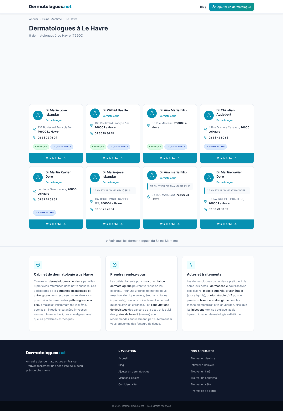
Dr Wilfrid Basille (115, 110)
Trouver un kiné (200, 371)
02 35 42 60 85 (218, 137)
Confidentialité (127, 384)
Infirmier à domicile (202, 364)
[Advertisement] (141, 71)
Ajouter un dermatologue (133, 371)
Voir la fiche (53, 158)
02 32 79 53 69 (47, 199)
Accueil (33, 19)
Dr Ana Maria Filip (173, 110)
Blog (203, 6)
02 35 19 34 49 (104, 133)
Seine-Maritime (52, 19)
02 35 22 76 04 (47, 137)
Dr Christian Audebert (225, 112)
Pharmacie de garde (203, 390)
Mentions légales (128, 377)
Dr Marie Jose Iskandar (56, 112)
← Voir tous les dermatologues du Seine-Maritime (141, 241)
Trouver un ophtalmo (204, 377)
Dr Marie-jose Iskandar (113, 174)
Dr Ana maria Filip (173, 172)
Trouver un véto (201, 384)
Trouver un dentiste (203, 358)
